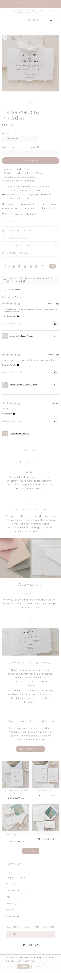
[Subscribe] (52, 934)
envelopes (49, 516)
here (51, 207)
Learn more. (30, 961)
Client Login (12, 903)
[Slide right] (37, 103)
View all (30, 850)
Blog (8, 871)
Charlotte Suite (45, 791)
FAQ (8, 897)
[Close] (58, 957)
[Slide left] (24, 103)
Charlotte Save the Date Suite (15, 792)
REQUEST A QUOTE (30, 748)
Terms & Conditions (16, 890)
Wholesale (11, 884)
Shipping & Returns (16, 877)
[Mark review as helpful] (55, 323)
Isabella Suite (45, 834)
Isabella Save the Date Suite (16, 835)
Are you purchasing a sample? (19, 147)
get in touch (38, 531)
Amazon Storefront (16, 916)
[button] (3, 20)
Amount (5, 133)
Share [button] (8, 221)
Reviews (10, 909)
